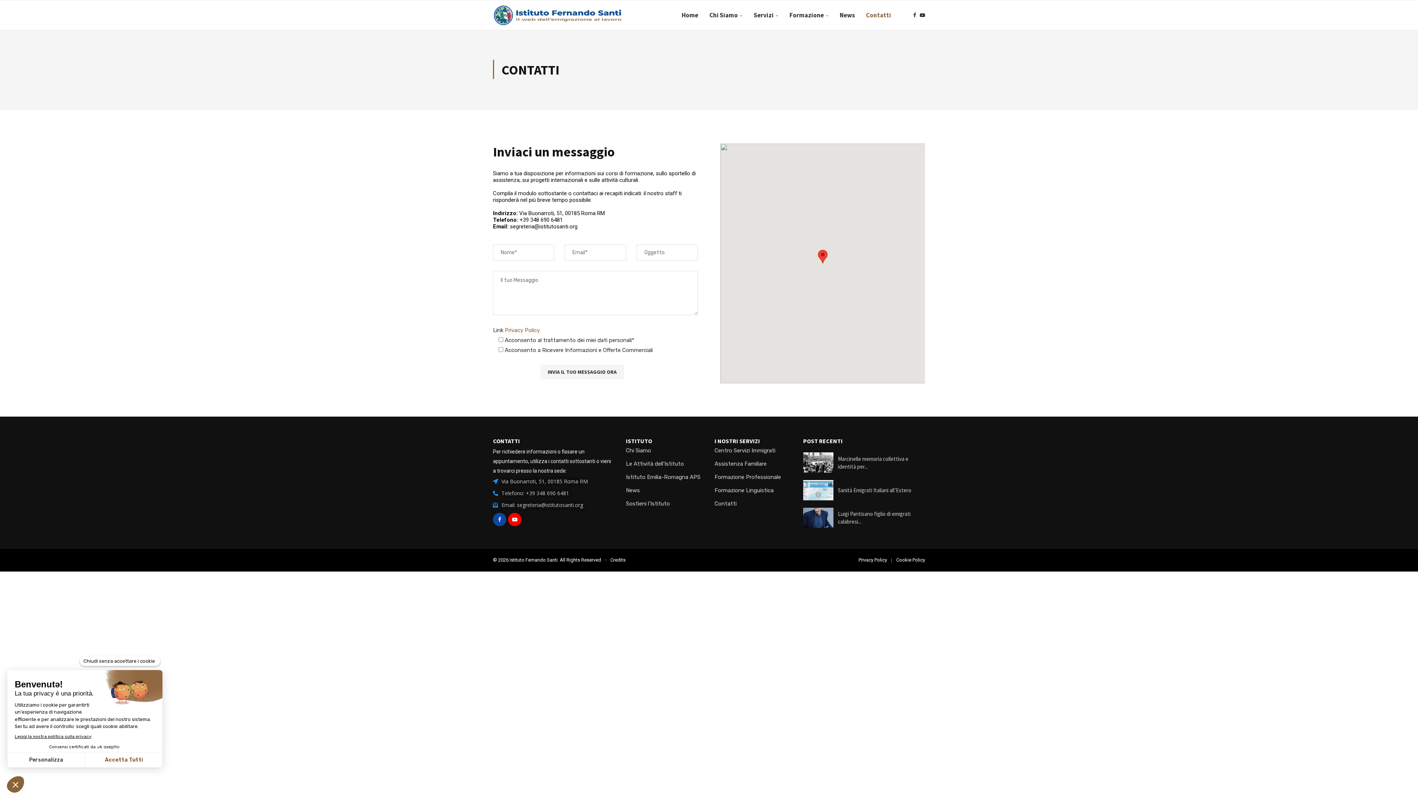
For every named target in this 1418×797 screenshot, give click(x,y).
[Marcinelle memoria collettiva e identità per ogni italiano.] (818, 462)
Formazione (807, 15)
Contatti (878, 15)
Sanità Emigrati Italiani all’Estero (874, 490)
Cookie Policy (910, 560)
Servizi (764, 15)
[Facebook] (914, 15)
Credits (618, 560)
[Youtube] (922, 15)
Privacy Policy (522, 330)
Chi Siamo (723, 15)
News (847, 15)
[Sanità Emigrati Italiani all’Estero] (818, 490)
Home (690, 15)
